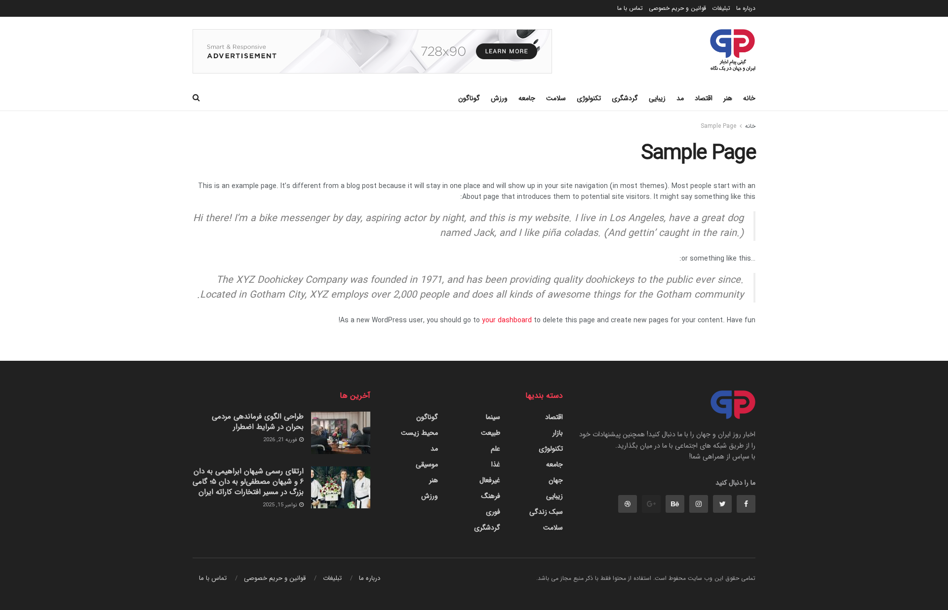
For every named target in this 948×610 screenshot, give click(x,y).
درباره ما (745, 8)
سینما (493, 417)
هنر (727, 98)
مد (680, 98)
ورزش (499, 98)
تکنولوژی (589, 98)
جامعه (526, 98)
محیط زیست (419, 432)
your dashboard (507, 320)
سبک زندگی (546, 511)
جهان (556, 480)
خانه (749, 98)
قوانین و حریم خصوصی (677, 8)
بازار (558, 432)
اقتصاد (703, 98)
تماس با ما (630, 8)
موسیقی (427, 464)
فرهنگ (490, 496)
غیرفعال (489, 480)
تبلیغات (721, 8)
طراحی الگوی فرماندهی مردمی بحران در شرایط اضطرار (258, 422)
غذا (495, 464)
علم (495, 448)
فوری (493, 511)
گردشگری (625, 98)
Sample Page (718, 126)
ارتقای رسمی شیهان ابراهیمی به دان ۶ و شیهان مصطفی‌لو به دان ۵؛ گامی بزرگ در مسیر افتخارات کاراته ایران (248, 481)
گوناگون (469, 98)
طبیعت (490, 432)
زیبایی (657, 98)
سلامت (556, 98)
